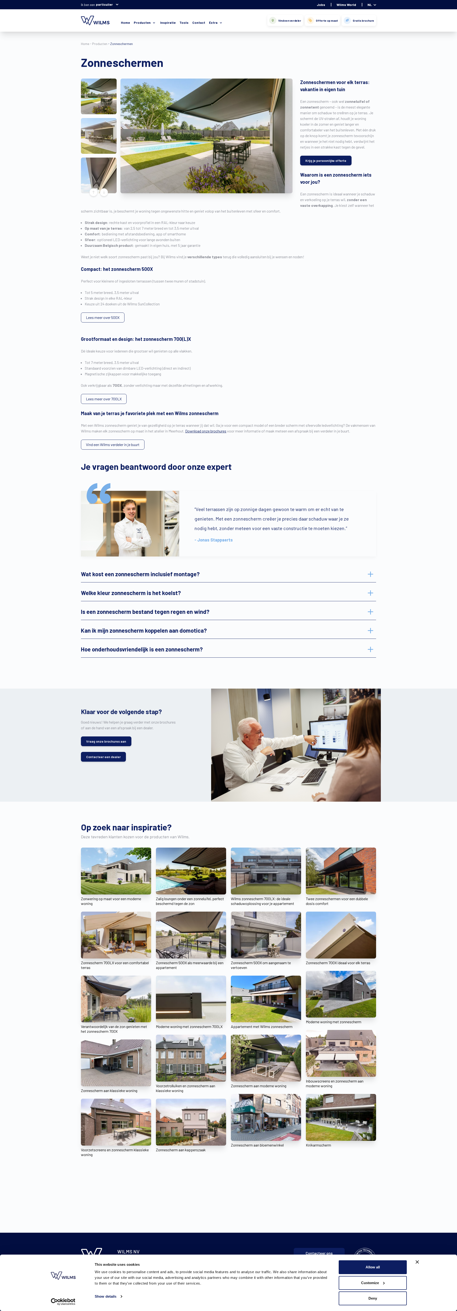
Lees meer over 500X (102, 317)
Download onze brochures (205, 431)
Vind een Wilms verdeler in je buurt (112, 444)
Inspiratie (168, 22)
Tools (184, 22)
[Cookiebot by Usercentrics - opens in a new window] (63, 1301)
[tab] (228, 574)
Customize (370, 1283)
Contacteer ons (319, 1253)
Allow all (373, 1267)
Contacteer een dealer (103, 757)
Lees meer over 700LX (104, 399)
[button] (99, 96)
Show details (105, 1296)
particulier (104, 4)
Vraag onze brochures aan (106, 741)
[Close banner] (417, 1262)
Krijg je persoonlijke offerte (325, 161)
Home (125, 22)
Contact (198, 22)
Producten (99, 44)
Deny (372, 1298)
